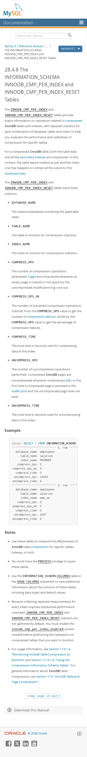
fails (68, 380)
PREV (32, 696)
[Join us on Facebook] (8, 745)
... (47, 46)
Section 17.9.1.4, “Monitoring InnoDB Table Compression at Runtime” (41, 654)
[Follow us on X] (17, 745)
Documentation (18, 22)
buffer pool (19, 391)
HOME (40, 696)
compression (40, 547)
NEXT (55, 696)
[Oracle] (15, 733)
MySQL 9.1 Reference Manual (24, 46)
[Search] (69, 35)
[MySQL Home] (13, 10)
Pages (32, 276)
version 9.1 (68, 48)
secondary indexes (32, 157)
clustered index (15, 173)
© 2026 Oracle (37, 733)
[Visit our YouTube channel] (34, 745)
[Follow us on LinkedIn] (25, 745)
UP (47, 696)
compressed (73, 120)
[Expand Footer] (79, 734)
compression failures (41, 316)
